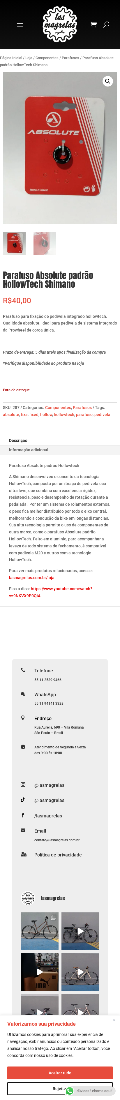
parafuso (84, 414)
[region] (60, 1057)
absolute (11, 414)
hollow (46, 414)
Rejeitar (60, 1088)
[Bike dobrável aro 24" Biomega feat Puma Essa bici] (40, 972)
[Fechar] (113, 1020)
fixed (33, 414)
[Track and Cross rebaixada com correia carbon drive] (40, 931)
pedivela (102, 414)
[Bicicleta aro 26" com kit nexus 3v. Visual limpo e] (80, 1013)
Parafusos (70, 58)
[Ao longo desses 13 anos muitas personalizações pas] (40, 1013)
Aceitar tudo (60, 1073)
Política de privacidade (58, 855)
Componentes (47, 58)
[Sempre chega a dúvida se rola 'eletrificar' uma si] (80, 931)
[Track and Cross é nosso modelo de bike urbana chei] (80, 972)
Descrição (18, 440)
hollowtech (64, 414)
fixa (24, 414)
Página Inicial (11, 58)
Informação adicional (28, 449)
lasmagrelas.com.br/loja (31, 577)
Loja (28, 58)
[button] (108, 81)
